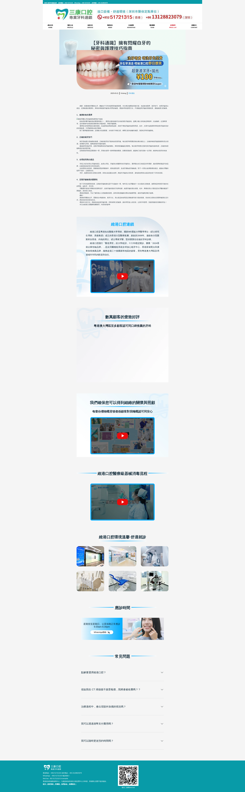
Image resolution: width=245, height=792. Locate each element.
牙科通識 (131, 93)
